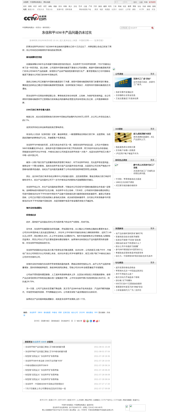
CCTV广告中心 (106, 400)
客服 (146, 2)
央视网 (25, 2)
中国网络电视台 (36, 2)
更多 (152, 74)
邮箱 (149, 6)
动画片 (121, 9)
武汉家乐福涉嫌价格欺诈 (126, 185)
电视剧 (107, 9)
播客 (134, 9)
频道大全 (31, 9)
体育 (40, 6)
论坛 (139, 6)
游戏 (154, 6)
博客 (134, 6)
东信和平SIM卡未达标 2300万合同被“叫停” (44, 361)
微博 (129, 6)
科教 (65, 6)
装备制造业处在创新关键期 (127, 236)
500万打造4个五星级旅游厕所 (129, 283)
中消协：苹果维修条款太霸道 (128, 179)
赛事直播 (68, 9)
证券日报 (66, 312)
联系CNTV (72, 400)
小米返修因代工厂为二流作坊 (128, 290)
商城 (119, 6)
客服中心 (136, 400)
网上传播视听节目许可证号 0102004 (55, 410)
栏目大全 (40, 9)
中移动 (54, 312)
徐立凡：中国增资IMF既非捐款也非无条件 (134, 256)
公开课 (127, 9)
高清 (96, 9)
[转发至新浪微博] (96, 321)
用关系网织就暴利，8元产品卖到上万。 (143, 138)
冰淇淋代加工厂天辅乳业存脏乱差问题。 (144, 172)
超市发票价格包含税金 (125, 267)
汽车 (95, 6)
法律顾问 (96, 400)
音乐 (60, 6)
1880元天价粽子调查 (125, 182)
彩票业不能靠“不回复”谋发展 (128, 240)
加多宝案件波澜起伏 (124, 92)
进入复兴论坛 (65, 40)
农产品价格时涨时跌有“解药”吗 (129, 233)
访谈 (144, 6)
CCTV (141, 9)
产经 (90, 6)
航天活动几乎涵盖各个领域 (127, 277)
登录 (135, 2)
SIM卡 (40, 312)
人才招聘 (80, 400)
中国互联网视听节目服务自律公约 (100, 410)
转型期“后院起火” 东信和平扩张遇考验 (42, 356)
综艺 (45, 6)
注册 (141, 2)
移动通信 (89, 312)
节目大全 (49, 9)
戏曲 (55, 6)
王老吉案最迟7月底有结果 (127, 98)
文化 (75, 6)
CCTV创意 (118, 400)
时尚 (110, 6)
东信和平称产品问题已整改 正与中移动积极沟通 (46, 351)
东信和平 (33, 312)
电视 (25, 9)
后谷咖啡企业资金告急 (125, 95)
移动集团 (47, 312)
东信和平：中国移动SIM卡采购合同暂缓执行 (44, 384)
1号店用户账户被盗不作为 (127, 153)
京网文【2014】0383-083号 (93, 407)
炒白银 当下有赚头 (124, 280)
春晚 (50, 6)
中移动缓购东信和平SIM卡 (36, 365)
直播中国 (60, 9)
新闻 (30, 6)
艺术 (80, 6)
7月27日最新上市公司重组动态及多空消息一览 (45, 388)
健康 (105, 6)
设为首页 (152, 2)
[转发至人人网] (90, 321)
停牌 (60, 312)
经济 (35, 6)
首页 (25, 6)
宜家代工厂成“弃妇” (142, 79)
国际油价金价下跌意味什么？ (128, 243)
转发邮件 (65, 321)
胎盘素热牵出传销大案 (125, 147)
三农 (114, 6)
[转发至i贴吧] (93, 321)
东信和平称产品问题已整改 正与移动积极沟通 (45, 347)
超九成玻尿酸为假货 (142, 134)
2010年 (82, 312)
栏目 (153, 9)
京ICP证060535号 (75, 407)
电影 (101, 9)
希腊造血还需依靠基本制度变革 (129, 253)
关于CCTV (44, 400)
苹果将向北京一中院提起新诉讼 (129, 271)
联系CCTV (53, 400)
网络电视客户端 (85, 9)
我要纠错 (45, 321)
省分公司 (74, 312)
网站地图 (46, 2)
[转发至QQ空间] (87, 321)
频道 (148, 9)
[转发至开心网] (84, 321)
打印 (36, 321)
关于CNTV (62, 400)
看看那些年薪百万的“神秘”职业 (129, 287)
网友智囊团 (127, 400)
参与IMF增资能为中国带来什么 (129, 249)
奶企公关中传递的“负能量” (127, 246)
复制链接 (55, 321)
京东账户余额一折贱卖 (125, 150)
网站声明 (88, 400)
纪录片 (114, 9)
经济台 (38, 27)
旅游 (100, 6)
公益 (85, 6)
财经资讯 (46, 27)
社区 (124, 6)
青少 (70, 6)
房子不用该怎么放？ (124, 274)
